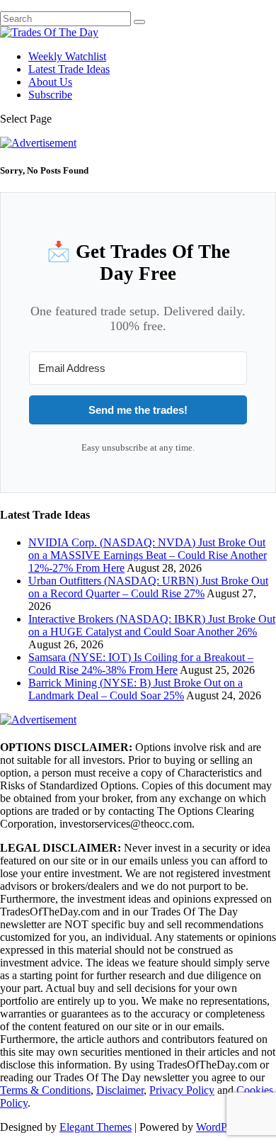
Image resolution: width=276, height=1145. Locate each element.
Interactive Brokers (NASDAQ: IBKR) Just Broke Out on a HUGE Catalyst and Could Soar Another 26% (151, 625)
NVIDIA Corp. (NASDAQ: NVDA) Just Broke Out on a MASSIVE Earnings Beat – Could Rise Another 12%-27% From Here (147, 555)
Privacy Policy (181, 1090)
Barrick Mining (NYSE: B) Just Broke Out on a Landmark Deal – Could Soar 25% (135, 689)
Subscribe (50, 95)
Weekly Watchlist (67, 56)
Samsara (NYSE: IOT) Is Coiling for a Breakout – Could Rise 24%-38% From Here (140, 663)
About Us (50, 82)
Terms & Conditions (45, 1090)
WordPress (220, 1127)
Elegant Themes (95, 1127)
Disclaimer (120, 1090)
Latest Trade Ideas (69, 69)
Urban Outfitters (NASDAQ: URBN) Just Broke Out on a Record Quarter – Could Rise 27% (148, 587)
